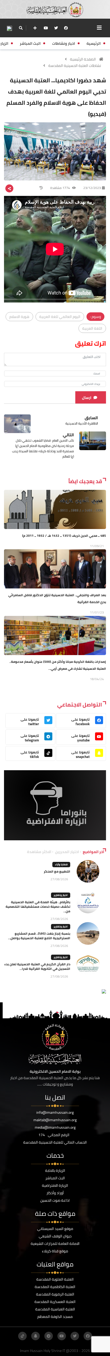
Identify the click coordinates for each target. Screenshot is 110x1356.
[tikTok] (22, 1336)
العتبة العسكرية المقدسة (55, 1301)
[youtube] (46, 28)
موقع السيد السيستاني (55, 1228)
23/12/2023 (92, 188)
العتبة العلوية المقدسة (55, 1279)
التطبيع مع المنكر (57, 871)
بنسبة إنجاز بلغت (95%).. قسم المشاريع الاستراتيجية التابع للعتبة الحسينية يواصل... (39, 935)
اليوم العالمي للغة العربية (59, 316)
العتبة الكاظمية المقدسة (55, 1286)
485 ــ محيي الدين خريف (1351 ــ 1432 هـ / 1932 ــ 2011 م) (64, 535)
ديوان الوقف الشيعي (55, 1236)
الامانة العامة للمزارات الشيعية (55, 1243)
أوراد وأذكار (55, 1192)
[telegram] (48, 1336)
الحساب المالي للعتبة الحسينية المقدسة (55, 1142)
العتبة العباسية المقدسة (55, 1309)
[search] (20, 28)
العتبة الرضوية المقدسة (55, 1294)
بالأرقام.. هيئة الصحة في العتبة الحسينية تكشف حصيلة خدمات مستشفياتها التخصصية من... (38, 906)
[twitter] (56, 28)
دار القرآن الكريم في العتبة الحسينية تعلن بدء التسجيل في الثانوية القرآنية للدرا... (37, 966)
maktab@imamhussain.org (55, 1119)
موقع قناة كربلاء (55, 1251)
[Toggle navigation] (99, 28)
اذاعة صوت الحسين (55, 1200)
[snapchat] (35, 1336)
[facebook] (65, 28)
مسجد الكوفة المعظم (55, 1316)
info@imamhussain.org (55, 1112)
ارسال (86, 397)
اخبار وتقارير (61, 895)
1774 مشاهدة (60, 188)
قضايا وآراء (61, 864)
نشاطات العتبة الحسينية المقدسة (74, 65)
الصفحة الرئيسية (83, 59)
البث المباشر (55, 1178)
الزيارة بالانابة (55, 1170)
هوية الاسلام (19, 316)
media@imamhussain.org (55, 1127)
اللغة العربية (92, 328)
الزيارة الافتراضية (55, 1185)
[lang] (9, 28)
